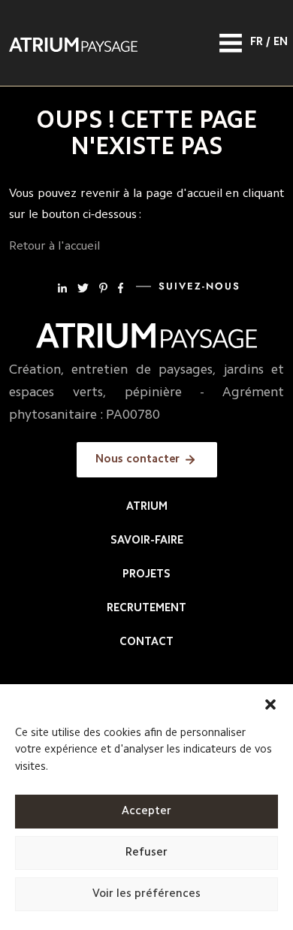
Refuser (146, 853)
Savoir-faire (146, 541)
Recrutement (146, 608)
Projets (146, 574)
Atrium (147, 507)
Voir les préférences (146, 894)
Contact (146, 642)
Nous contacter (137, 459)
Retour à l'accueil (54, 247)
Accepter (146, 811)
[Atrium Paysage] (73, 43)
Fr (256, 42)
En (280, 42)
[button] (270, 702)
